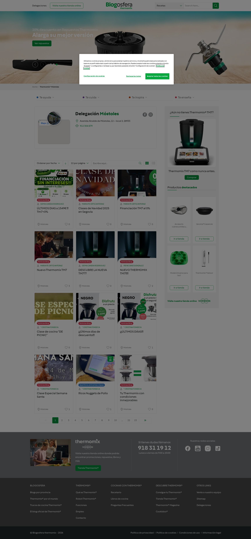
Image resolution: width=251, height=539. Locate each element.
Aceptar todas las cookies (157, 76)
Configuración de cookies (94, 76)
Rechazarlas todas (133, 76)
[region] (126, 69)
